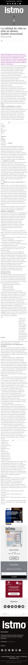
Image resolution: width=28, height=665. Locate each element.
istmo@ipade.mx (11, 641)
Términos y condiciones (16, 660)
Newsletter (19, 1)
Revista (13, 1)
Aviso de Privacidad (5, 660)
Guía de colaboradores (11, 662)
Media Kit (25, 660)
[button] (14, 16)
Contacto (20, 662)
